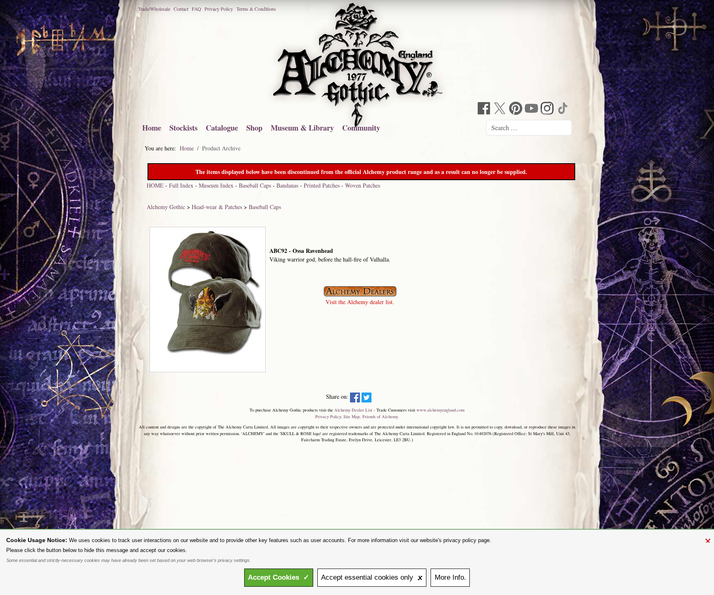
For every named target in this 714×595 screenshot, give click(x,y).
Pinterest (516, 109)
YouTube (532, 109)
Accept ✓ (278, 577)
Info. (450, 577)
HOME (155, 185)
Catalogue (222, 127)
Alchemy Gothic (166, 207)
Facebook (485, 109)
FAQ (196, 8)
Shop (254, 127)
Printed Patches (322, 185)
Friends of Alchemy (379, 416)
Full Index (181, 185)
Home (151, 127)
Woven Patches (362, 185)
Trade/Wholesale (154, 8)
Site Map (351, 416)
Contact (181, 8)
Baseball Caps (255, 185)
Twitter (500, 109)
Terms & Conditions (256, 8)
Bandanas (287, 185)
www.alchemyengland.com (440, 410)
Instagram (547, 109)
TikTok (563, 109)
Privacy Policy (219, 8)
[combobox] (529, 128)
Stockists (183, 127)
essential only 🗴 (372, 577)
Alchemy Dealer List (353, 410)
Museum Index (216, 185)
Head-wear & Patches (217, 207)
